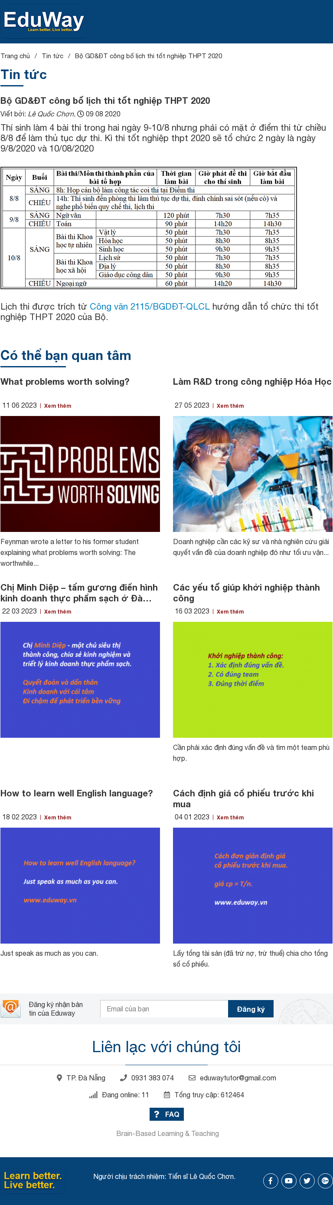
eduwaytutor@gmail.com (238, 1078)
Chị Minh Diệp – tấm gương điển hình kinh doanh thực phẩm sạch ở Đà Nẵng (79, 593)
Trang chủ (15, 55)
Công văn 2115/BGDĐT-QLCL (150, 306)
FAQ (171, 1114)
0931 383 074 (152, 1078)
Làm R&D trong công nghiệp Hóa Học (252, 381)
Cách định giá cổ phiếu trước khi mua (243, 798)
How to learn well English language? (76, 793)
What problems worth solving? (64, 381)
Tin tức (52, 55)
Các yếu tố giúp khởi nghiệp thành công (246, 592)
